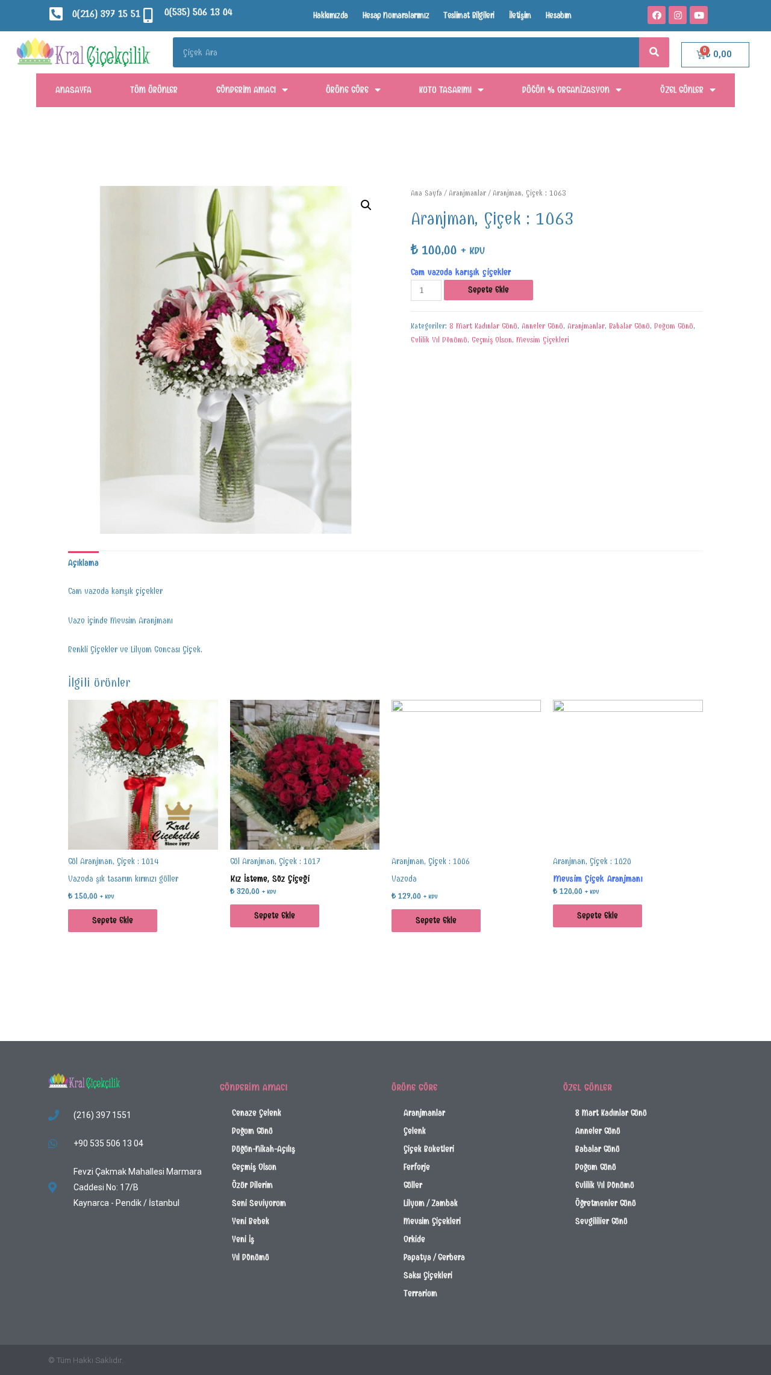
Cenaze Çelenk (256, 1113)
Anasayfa (73, 90)
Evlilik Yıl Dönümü (439, 340)
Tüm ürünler (154, 90)
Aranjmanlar (467, 192)
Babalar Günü (629, 326)
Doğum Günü (673, 326)
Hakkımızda (330, 15)
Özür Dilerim (252, 1185)
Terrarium (420, 1293)
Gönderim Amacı (246, 90)
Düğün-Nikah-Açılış (263, 1149)
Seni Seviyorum (259, 1203)
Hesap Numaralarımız (396, 15)
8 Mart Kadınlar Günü (483, 326)
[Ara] (654, 52)
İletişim (520, 15)
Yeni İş (243, 1239)
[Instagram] (678, 15)
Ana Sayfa (426, 192)
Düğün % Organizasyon (566, 90)
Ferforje (417, 1167)
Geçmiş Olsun (492, 340)
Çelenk (415, 1131)
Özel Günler (682, 90)
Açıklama (83, 563)
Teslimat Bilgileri (469, 15)
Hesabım (559, 15)
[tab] (83, 563)
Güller (413, 1185)
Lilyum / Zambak (431, 1203)
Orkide (414, 1239)
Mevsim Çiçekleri (542, 340)
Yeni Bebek (250, 1221)
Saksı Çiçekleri (428, 1275)
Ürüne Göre (347, 90)
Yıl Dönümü (250, 1257)
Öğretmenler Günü (605, 1203)
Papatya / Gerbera (434, 1257)
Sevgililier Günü (601, 1221)
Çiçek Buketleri (429, 1149)
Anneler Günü (542, 326)
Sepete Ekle (488, 290)
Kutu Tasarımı (445, 90)
